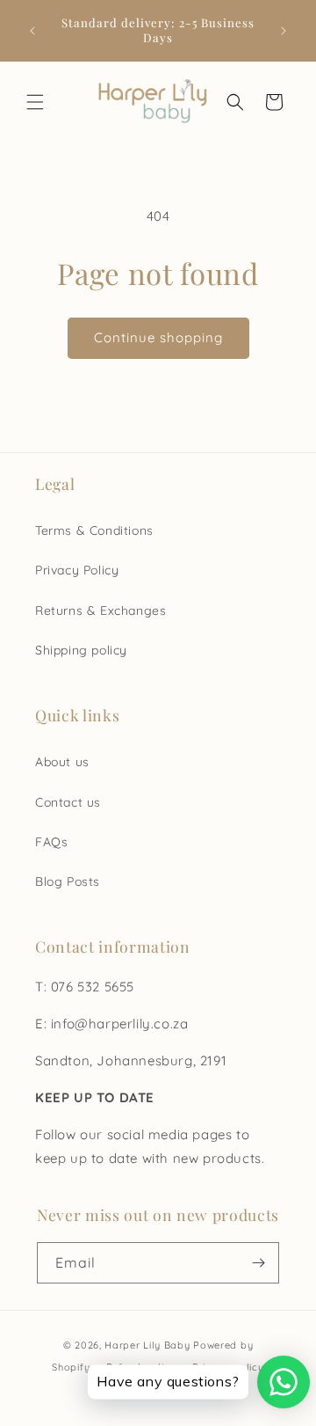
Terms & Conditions (94, 530)
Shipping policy (81, 650)
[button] (35, 102)
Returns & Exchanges (100, 610)
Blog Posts (67, 881)
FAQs (51, 842)
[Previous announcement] (32, 30)
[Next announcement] (283, 30)
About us (62, 762)
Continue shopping (158, 337)
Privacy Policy (76, 570)
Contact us (68, 802)
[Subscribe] (259, 1262)
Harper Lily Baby (147, 1345)
